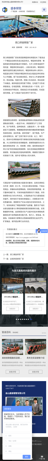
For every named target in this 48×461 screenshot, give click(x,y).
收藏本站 (35, 2)
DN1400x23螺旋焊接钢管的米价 (20, 287)
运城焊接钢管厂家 (17, 259)
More (44, 333)
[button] (16, 319)
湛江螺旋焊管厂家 (17, 254)
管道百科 (6, 332)
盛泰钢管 (16, 8)
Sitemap (39, 441)
